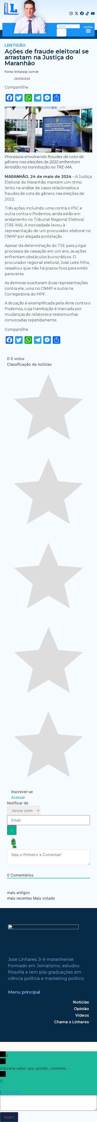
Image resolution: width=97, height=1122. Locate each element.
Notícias (81, 1002)
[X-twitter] (76, 13)
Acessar (17, 797)
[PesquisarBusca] (61, 33)
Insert (9, 1117)
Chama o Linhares (71, 1022)
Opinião (81, 1009)
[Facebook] (82, 13)
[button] (88, 31)
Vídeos (82, 1015)
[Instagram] (71, 13)
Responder (11, 1092)
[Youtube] (93, 13)
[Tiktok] (87, 13)
